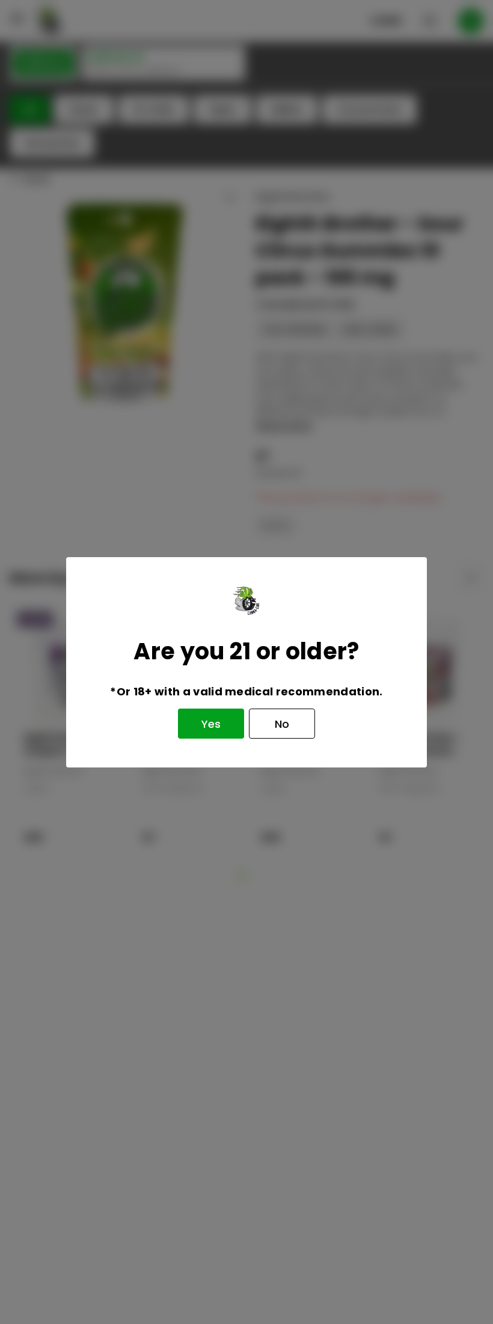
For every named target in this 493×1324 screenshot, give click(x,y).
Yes (211, 723)
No (282, 723)
